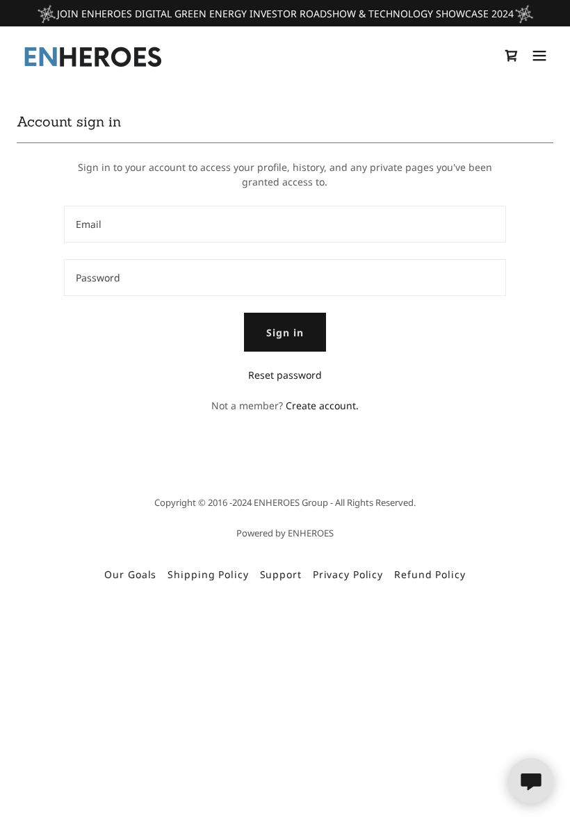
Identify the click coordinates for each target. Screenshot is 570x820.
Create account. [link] (322, 405)
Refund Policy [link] (429, 574)
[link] (92, 55)
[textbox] (284, 224)
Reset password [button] (285, 375)
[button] (539, 55)
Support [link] (281, 574)
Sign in (284, 332)
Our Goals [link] (130, 574)
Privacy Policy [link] (348, 574)
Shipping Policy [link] (208, 574)
